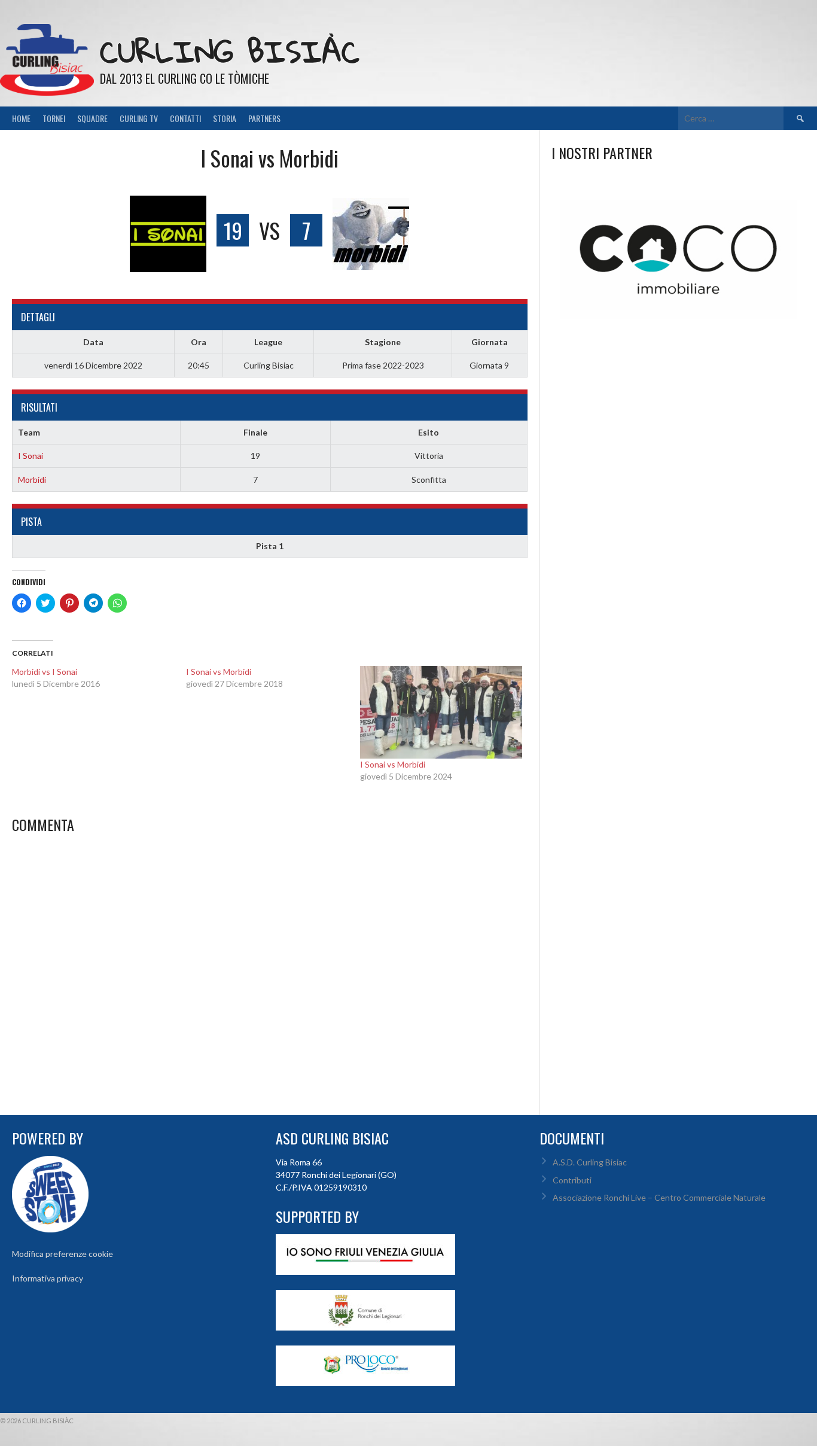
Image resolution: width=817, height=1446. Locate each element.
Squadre (92, 118)
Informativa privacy (47, 1278)
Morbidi (32, 479)
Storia (224, 118)
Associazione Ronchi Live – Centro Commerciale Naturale (659, 1197)
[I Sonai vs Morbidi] (441, 712)
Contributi (572, 1180)
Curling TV (139, 118)
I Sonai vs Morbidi (392, 764)
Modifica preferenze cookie (62, 1254)
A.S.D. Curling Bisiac (590, 1162)
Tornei (53, 118)
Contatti (185, 118)
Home (21, 118)
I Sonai (30, 455)
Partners (264, 118)
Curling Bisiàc (229, 51)
